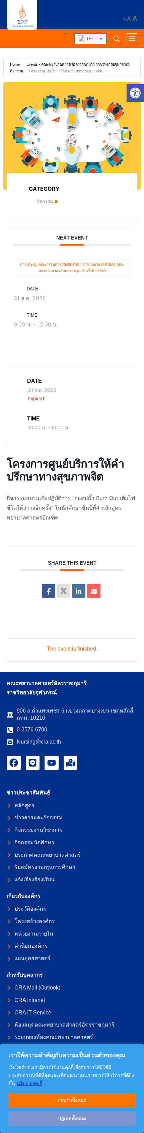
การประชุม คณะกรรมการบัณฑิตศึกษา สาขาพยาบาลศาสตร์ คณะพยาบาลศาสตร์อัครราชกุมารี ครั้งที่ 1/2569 (72, 267)
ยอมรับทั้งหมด (72, 1100)
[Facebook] (14, 763)
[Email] (93, 591)
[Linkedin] (78, 591)
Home (15, 64)
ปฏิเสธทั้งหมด (72, 1118)
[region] (72, 1088)
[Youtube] (52, 763)
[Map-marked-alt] (71, 763)
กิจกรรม (16, 71)
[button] (135, 93)
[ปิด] (137, 1050)
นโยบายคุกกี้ (29, 1083)
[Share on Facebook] (48, 591)
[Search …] (116, 38)
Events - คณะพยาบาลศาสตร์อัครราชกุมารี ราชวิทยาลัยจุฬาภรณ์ (77, 64)
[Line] (33, 763)
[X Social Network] (63, 591)
